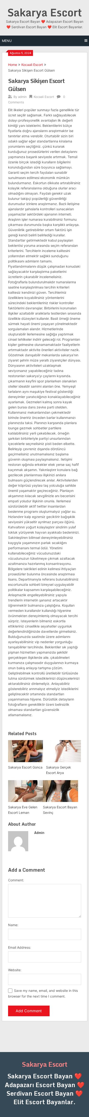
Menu (7, 41)
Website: (14, 970)
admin (22, 97)
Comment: (16, 880)
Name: (13, 925)
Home (12, 65)
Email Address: (19, 947)
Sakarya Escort (44, 12)
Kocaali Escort (32, 65)
